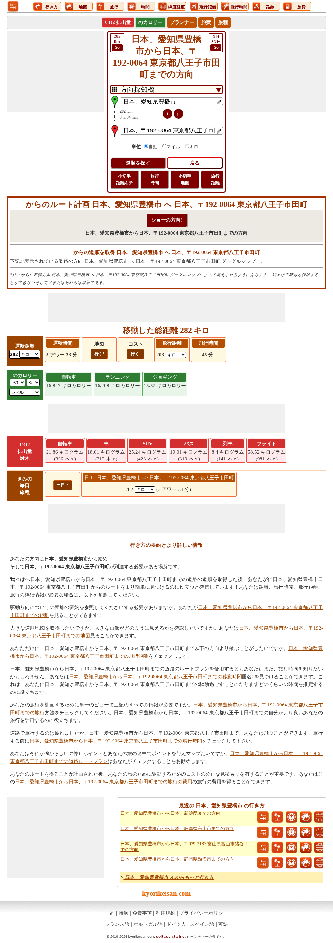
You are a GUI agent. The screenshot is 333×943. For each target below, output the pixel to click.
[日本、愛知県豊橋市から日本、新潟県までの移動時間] (291, 817)
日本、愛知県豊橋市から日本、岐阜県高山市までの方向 (177, 828)
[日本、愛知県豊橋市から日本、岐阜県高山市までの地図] (305, 832)
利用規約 (165, 913)
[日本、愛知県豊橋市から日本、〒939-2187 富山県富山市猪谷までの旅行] (277, 847)
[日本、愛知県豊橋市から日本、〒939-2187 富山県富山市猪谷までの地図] (305, 847)
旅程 (223, 22)
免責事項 (142, 913)
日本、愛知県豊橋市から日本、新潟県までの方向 (170, 813)
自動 (152, 146)
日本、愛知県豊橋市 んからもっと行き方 (168, 877)
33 (215, 42)
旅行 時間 (155, 179)
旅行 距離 (215, 179)
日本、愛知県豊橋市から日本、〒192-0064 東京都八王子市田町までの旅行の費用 (103, 781)
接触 (123, 913)
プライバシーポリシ (201, 913)
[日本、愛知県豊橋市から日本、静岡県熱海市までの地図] (305, 862)
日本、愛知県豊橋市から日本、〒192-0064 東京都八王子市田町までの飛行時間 (116, 740)
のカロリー (150, 22)
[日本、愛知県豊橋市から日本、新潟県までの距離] (262, 817)
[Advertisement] (55, 71)
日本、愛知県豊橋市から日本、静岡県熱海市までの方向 (177, 859)
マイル (173, 146)
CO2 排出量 (118, 22)
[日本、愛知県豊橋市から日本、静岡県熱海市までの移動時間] (291, 862)
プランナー (182, 22)
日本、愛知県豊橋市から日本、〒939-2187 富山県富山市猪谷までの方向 (184, 846)
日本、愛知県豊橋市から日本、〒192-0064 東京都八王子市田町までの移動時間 (155, 676)
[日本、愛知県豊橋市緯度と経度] (319, 817)
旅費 (206, 22)
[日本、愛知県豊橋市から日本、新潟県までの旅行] (277, 817)
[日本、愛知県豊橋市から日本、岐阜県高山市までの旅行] (277, 832)
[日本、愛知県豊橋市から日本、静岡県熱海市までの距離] (262, 862)
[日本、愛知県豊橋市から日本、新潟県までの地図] (305, 817)
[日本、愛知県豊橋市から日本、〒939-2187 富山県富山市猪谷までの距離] (262, 847)
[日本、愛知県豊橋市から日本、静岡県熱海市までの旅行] (277, 862)
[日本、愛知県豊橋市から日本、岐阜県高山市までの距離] (262, 832)
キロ (193, 146)
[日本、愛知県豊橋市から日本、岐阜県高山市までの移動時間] (291, 832)
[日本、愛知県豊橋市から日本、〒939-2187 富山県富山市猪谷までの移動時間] (291, 847)
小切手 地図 (185, 179)
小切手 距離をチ (124, 179)
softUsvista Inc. (171, 936)
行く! (99, 353)
